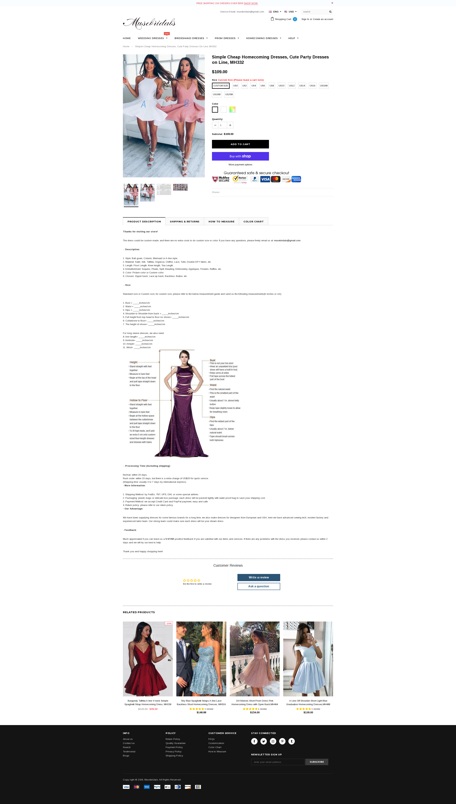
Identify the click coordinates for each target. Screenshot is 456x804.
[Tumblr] (291, 741)
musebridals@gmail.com (287, 240)
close (332, 3)
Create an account (323, 19)
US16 (312, 85)
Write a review (259, 577)
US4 (254, 85)
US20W (229, 94)
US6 (263, 85)
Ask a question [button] (258, 586)
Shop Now (251, 3)
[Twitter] (263, 741)
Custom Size (220, 85)
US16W (324, 85)
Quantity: (217, 119)
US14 (302, 85)
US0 (235, 85)
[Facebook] (254, 741)
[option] (164, 115)
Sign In (305, 19)
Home (126, 46)
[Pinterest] (282, 741)
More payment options (240, 164)
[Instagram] (273, 741)
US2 (244, 85)
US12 (292, 85)
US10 (281, 85)
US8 (272, 85)
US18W (217, 94)
